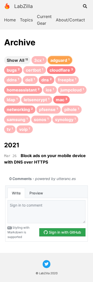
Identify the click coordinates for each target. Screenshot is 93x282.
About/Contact (70, 19)
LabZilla (23, 6)
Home (10, 19)
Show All (17, 60)
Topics (26, 19)
